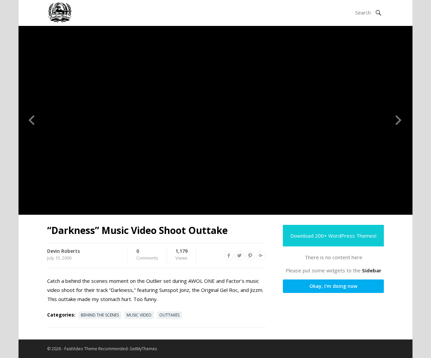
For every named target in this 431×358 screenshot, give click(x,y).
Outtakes (169, 315)
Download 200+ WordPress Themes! (333, 235)
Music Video (139, 315)
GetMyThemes (143, 349)
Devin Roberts (63, 251)
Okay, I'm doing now (333, 286)
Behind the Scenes (100, 315)
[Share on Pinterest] (250, 255)
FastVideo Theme (80, 349)
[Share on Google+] (261, 255)
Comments (147, 254)
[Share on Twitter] (239, 255)
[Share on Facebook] (228, 255)
